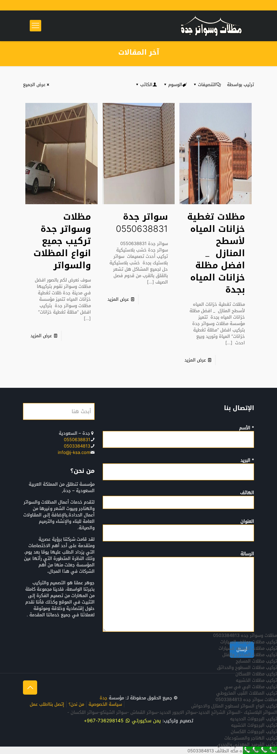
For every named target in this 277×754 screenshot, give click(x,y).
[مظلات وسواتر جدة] (211, 25)
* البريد (247, 460)
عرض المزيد (195, 360)
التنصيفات (207, 84)
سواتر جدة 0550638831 (142, 223)
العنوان (247, 522)
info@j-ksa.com (74, 452)
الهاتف (247, 493)
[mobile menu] (35, 25)
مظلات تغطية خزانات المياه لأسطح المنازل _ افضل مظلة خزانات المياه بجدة (216, 253)
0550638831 (77, 439)
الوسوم (175, 84)
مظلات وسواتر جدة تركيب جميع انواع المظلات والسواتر (62, 241)
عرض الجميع (34, 84)
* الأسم (246, 428)
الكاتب (146, 84)
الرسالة (247, 554)
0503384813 (77, 446)
